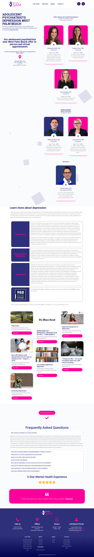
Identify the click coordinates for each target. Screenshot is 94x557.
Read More (15, 333)
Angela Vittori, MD (27, 542)
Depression (15, 326)
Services (40, 540)
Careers (40, 542)
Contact (40, 544)
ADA (67, 548)
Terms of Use (66, 540)
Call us (18, 524)
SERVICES (45, 4)
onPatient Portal (76, 524)
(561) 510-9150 (17, 527)
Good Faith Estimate (66, 546)
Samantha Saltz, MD (27, 540)
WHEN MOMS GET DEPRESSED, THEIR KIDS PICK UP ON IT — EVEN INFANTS (47, 332)
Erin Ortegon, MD (27, 544)
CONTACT (60, 4)
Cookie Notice (66, 544)
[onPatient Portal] (76, 519)
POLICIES (66, 537)
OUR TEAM (36, 4)
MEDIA (53, 4)
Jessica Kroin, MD (27, 548)
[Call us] (17, 519)
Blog (54, 542)
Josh (27, 550)
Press (53, 540)
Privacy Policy (66, 542)
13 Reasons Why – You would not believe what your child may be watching (72, 360)
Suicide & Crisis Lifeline (38, 289)
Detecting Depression (19, 391)
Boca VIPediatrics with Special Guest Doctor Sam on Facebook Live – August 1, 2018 (22, 357)
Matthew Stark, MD (27, 546)
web (83, 528)
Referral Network (40, 550)
